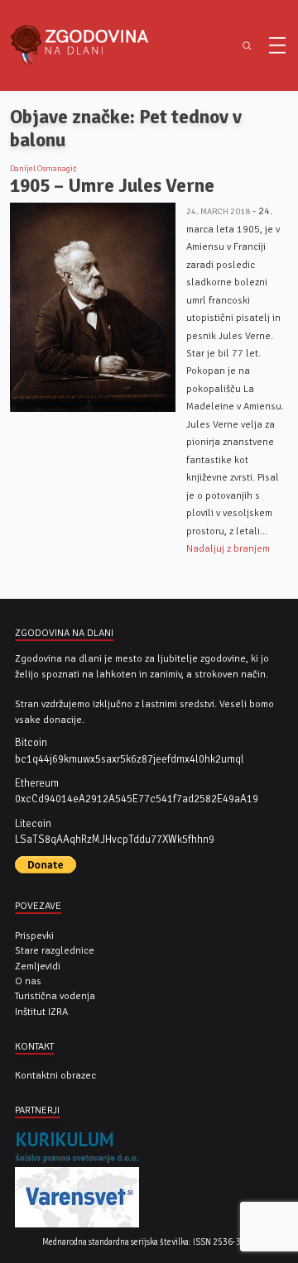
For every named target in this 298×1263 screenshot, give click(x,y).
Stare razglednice (54, 950)
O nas (28, 981)
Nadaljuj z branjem (228, 548)
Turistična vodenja (55, 995)
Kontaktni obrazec (55, 1075)
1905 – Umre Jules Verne (112, 186)
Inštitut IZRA (41, 1011)
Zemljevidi (37, 966)
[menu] (277, 45)
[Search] (246, 46)
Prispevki (34, 935)
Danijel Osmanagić (43, 169)
